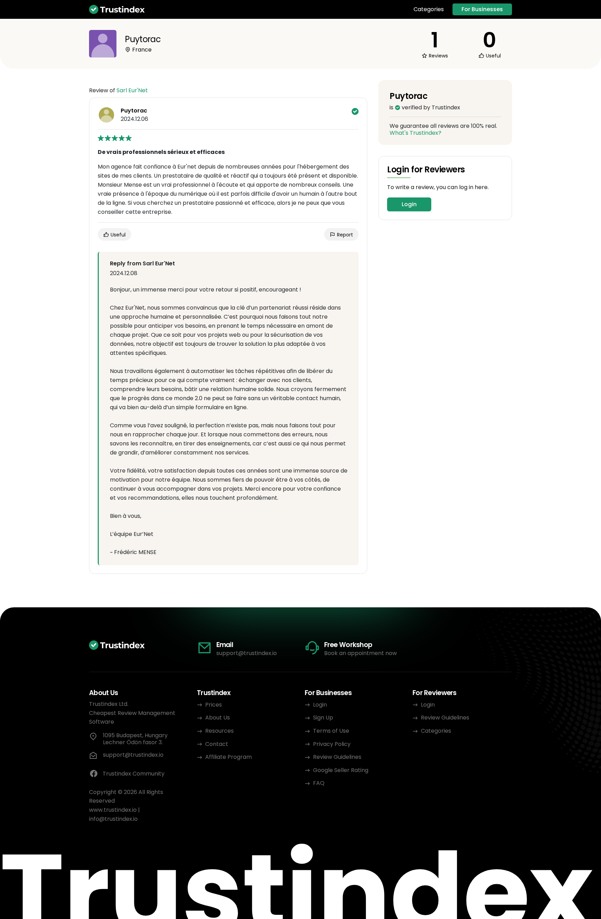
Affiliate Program (228, 757)
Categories (429, 9)
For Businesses (482, 9)
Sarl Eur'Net (132, 90)
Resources (219, 731)
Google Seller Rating (340, 770)
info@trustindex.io (113, 819)
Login (409, 204)
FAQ (318, 783)
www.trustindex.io (113, 810)
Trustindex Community (134, 774)
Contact (216, 744)
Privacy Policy (332, 744)
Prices (213, 705)
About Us (217, 718)
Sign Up (323, 718)
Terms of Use (331, 731)
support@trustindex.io (246, 653)
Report (344, 234)
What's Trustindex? (415, 133)
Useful (117, 234)
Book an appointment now (360, 653)
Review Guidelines (337, 757)
